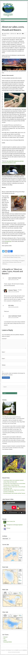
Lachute (5, 640)
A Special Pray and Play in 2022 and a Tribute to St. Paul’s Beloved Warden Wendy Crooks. (13, 256)
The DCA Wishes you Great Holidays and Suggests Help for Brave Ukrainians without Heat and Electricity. (14, 262)
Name (3, 352)
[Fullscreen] (24, 512)
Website (3, 365)
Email (3, 358)
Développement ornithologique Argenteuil (14, 524)
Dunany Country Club (10, 521)
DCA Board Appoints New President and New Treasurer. (14, 493)
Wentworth (5, 637)
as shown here (8, 241)
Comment (4, 338)
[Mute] (21, 512)
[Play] (4, 512)
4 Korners (8, 528)
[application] (14, 507)
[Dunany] (8, 10)
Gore (4, 638)
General (19, 33)
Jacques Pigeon (6, 33)
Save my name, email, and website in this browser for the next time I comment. (13, 374)
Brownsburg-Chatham (7, 641)
